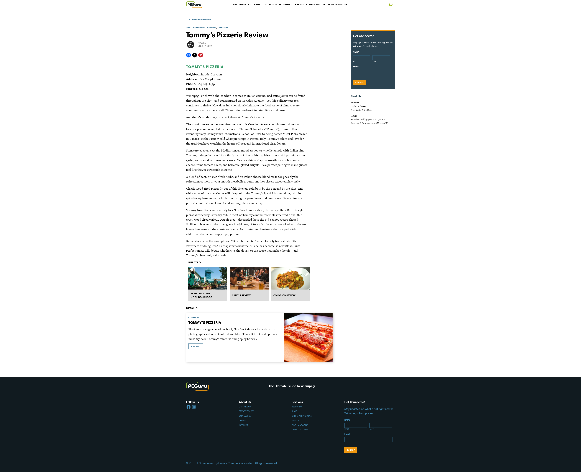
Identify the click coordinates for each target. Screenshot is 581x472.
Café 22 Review (241, 295)
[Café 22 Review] (249, 278)
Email (356, 66)
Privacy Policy (246, 411)
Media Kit (243, 425)
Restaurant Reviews (204, 27)
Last (375, 61)
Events (299, 4)
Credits (242, 420)
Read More (196, 346)
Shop (257, 4)
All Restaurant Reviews (200, 19)
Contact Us (245, 416)
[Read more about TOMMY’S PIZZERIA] (308, 337)
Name (356, 52)
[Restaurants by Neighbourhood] (207, 278)
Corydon (223, 27)
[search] (391, 4)
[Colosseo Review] (290, 278)
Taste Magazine (338, 4)
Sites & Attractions (277, 4)
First (355, 61)
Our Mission (245, 406)
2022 (189, 27)
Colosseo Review (284, 295)
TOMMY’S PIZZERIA (204, 322)
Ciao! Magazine (316, 4)
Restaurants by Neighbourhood (201, 295)
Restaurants (241, 4)
